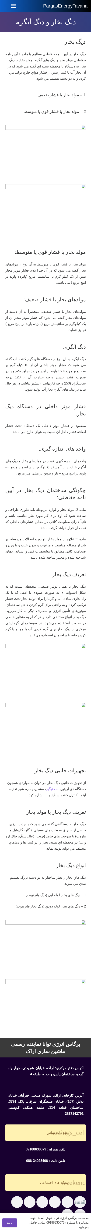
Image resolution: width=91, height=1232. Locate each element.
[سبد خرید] (24, 6)
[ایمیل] (80, 1202)
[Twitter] (55, 1202)
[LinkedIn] (29, 1202)
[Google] (42, 1202)
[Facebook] (67, 1202)
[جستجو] (33, 6)
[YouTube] (17, 1202)
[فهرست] (13, 6)
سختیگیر (52, 789)
